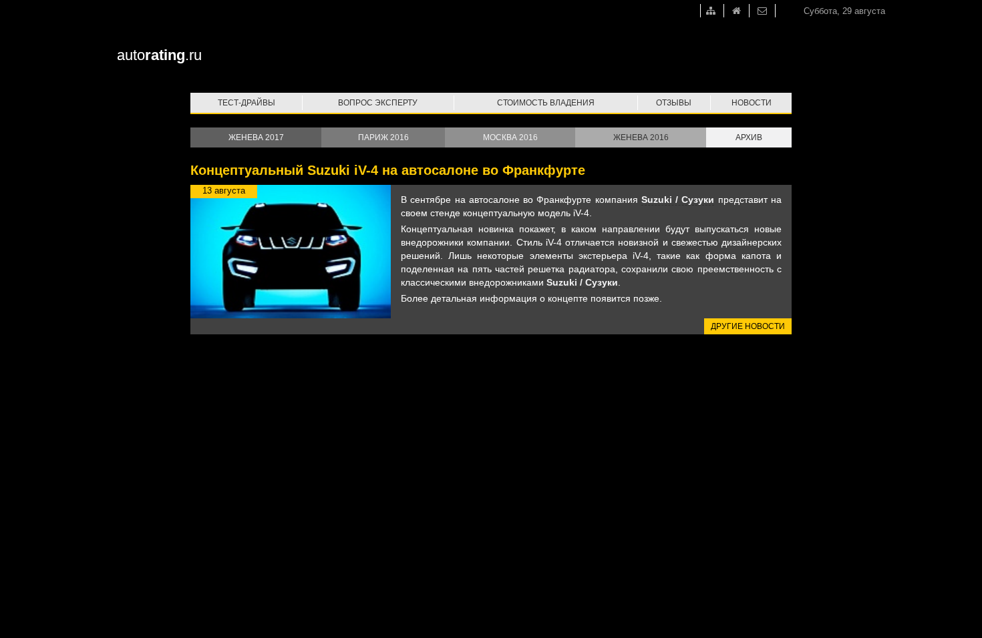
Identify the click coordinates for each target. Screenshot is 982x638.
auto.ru (159, 55)
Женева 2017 (256, 137)
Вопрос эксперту (378, 102)
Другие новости (748, 326)
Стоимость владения (546, 102)
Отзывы (673, 102)
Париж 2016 (383, 137)
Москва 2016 (510, 137)
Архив (748, 137)
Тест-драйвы (246, 102)
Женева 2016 (641, 137)
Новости (751, 102)
